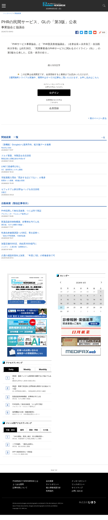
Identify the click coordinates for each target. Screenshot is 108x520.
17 (68, 303)
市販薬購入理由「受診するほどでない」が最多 (23, 179)
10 (68, 300)
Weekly (27, 369)
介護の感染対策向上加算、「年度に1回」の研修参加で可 (28, 255)
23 (61, 307)
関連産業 (18, 13)
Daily (11, 369)
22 (101, 303)
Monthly (43, 369)
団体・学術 (33, 430)
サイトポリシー (52, 484)
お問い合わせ (77, 491)
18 (74, 303)
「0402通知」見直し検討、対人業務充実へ (27, 437)
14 (94, 300)
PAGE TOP (54, 470)
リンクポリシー (78, 484)
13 (88, 300)
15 (101, 300)
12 (81, 300)
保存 (103, 32)
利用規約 (49, 491)
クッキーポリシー (79, 481)
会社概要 (49, 481)
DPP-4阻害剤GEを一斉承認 (22, 453)
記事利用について (20, 487)
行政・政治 (10, 430)
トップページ (8, 13)
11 (74, 300)
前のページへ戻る (98, 118)
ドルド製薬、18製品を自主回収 (16, 157)
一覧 (103, 137)
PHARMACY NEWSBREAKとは (25, 481)
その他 (45, 430)
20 (88, 303)
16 (61, 303)
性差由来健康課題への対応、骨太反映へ (20, 234)
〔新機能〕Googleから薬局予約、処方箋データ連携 (26, 146)
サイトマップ (77, 487)
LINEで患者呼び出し (12, 167)
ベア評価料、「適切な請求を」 (23, 445)
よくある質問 (18, 484)
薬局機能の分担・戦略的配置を (26, 413)
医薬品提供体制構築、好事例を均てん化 (20, 223)
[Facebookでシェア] (76, 32)
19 (81, 303)
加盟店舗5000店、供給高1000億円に (19, 245)
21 (94, 303)
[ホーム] (54, 4)
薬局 (22, 430)
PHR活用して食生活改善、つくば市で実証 (21, 212)
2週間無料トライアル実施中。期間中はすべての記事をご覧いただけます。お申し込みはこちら (54, 77)
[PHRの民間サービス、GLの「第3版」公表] (90, 32)
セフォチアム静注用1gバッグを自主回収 (20, 190)
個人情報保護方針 (53, 487)
